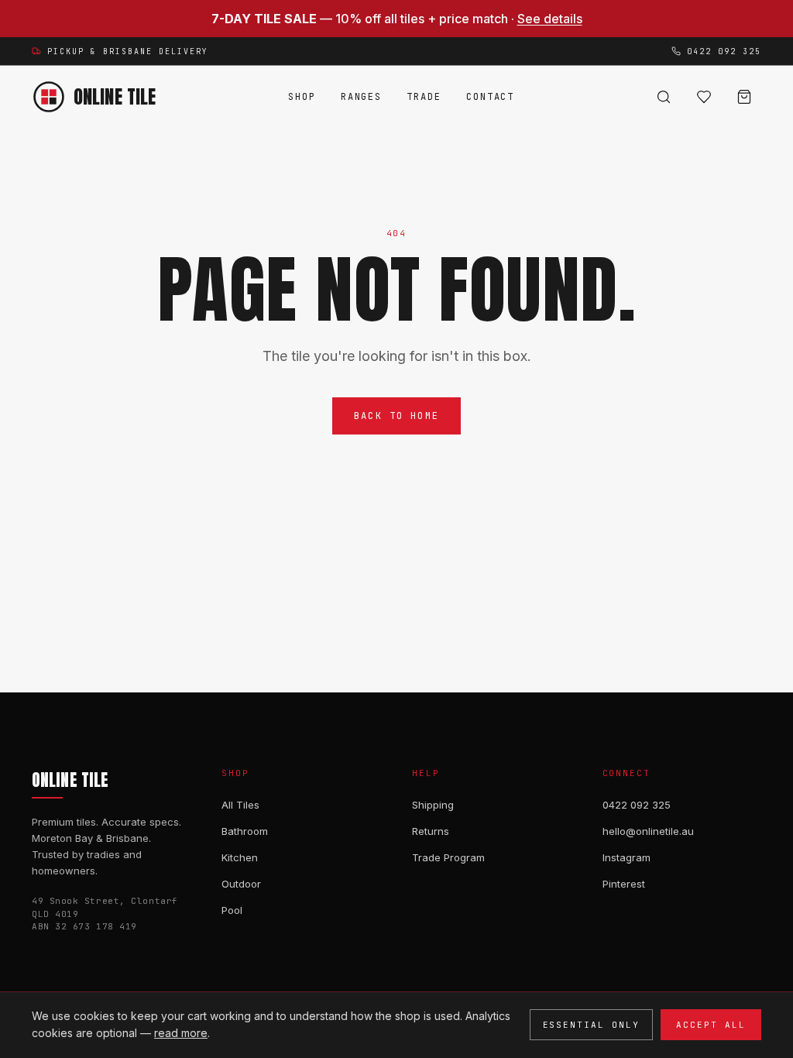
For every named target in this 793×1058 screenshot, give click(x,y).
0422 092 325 (636, 805)
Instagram (626, 857)
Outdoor (241, 884)
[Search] (664, 97)
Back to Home (396, 416)
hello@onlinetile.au (648, 831)
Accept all (711, 1024)
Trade (424, 97)
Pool (231, 910)
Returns (430, 831)
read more (181, 1032)
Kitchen (239, 857)
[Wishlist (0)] (704, 97)
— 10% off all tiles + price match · (396, 18)
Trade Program (448, 857)
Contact (490, 97)
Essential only (591, 1024)
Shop (302, 97)
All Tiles (240, 805)
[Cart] (744, 97)
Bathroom (244, 831)
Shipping (433, 805)
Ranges (362, 97)
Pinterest (623, 884)
